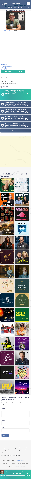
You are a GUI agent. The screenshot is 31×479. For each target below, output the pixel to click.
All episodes (7, 71)
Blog (13, 460)
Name (3, 420)
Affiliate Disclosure (20, 466)
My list (21, 7)
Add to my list (6, 30)
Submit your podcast (23, 463)
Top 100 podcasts (12, 7)
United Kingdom (21, 460)
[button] (28, 2)
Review (3, 408)
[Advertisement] (15, 47)
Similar (20, 71)
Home (3, 460)
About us (5, 463)
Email (3, 427)
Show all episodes (16, 130)
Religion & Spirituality (6, 66)
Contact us (12, 463)
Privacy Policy (9, 466)
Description (4, 64)
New (8, 460)
